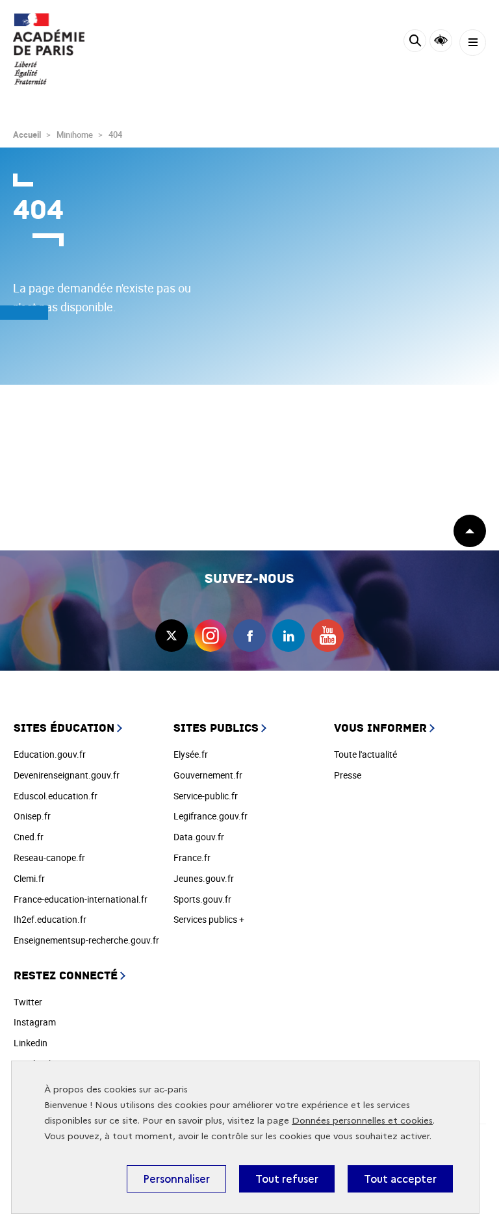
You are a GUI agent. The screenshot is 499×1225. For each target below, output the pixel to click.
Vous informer (380, 728)
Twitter (28, 1002)
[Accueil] (48, 48)
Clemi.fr (29, 878)
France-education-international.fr (80, 899)
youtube (327, 635)
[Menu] (472, 42)
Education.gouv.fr (50, 754)
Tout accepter (400, 1179)
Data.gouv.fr (198, 837)
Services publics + (208, 919)
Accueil (27, 134)
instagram (210, 635)
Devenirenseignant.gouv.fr (67, 775)
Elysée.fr (190, 754)
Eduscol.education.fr (55, 796)
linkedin (288, 635)
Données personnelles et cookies (362, 1121)
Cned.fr (29, 837)
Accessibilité (440, 40)
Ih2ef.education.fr (50, 919)
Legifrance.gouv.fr (210, 816)
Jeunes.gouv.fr (203, 878)
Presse (347, 775)
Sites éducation (64, 728)
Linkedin (30, 1043)
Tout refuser (286, 1179)
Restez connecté (66, 975)
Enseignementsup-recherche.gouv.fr (86, 940)
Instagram (35, 1022)
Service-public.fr (205, 796)
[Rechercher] (414, 42)
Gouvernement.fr (207, 775)
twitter (171, 635)
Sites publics (216, 728)
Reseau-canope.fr (49, 857)
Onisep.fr (32, 816)
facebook (249, 635)
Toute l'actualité (365, 754)
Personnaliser (176, 1179)
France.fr (192, 857)
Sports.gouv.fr (202, 899)
